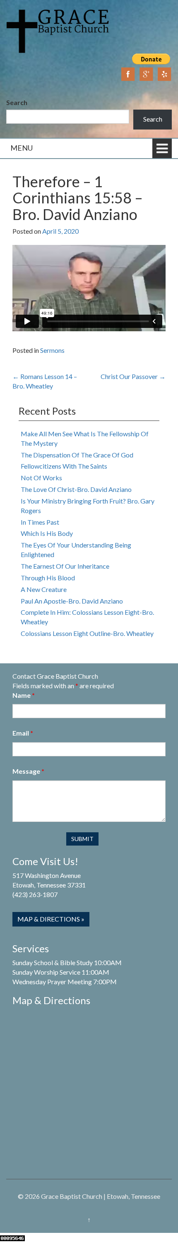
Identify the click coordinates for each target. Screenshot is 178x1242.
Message (28, 771)
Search (16, 102)
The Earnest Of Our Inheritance (65, 566)
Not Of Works (41, 478)
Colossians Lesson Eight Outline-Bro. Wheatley (87, 633)
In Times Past (40, 522)
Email (22, 733)
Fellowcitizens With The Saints (64, 466)
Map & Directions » (50, 919)
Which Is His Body (47, 533)
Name (23, 695)
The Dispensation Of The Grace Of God (77, 455)
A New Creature (44, 589)
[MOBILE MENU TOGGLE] (162, 148)
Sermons (52, 350)
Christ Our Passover (133, 376)
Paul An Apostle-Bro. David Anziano (72, 601)
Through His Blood (48, 578)
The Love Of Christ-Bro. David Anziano (76, 489)
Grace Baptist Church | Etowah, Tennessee (100, 1196)
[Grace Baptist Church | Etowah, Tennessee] (58, 30)
